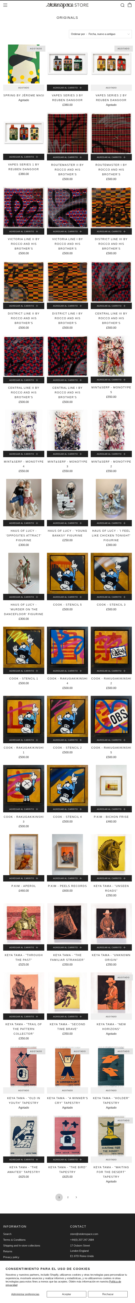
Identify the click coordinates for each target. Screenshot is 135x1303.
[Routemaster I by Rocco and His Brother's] (111, 133)
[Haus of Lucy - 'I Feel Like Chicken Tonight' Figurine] (111, 499)
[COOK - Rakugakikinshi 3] (23, 785)
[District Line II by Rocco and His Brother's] (23, 282)
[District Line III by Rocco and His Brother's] (111, 207)
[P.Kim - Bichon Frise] (111, 785)
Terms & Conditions (14, 1239)
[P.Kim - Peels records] (67, 854)
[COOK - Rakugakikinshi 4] (67, 647)
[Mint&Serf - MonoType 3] (67, 430)
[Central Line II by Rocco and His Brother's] (23, 356)
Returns (7, 1251)
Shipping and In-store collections (21, 1245)
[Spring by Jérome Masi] (23, 64)
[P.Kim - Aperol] (23, 854)
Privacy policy (11, 1257)
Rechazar (108, 1294)
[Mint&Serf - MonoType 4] (23, 430)
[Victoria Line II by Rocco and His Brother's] (23, 207)
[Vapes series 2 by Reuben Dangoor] (111, 64)
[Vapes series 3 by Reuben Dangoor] (67, 64)
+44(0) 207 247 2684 (82, 1239)
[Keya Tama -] (111, 854)
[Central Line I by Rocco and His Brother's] (67, 356)
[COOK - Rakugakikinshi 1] (23, 716)
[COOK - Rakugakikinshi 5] (111, 716)
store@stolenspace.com (84, 1233)
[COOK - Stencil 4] (67, 785)
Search (7, 1233)
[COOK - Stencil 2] (67, 716)
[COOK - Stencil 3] (111, 573)
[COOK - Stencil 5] (67, 573)
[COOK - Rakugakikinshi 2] (111, 647)
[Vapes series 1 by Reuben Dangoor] (23, 133)
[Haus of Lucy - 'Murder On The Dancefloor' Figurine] (23, 573)
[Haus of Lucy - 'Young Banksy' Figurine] (67, 499)
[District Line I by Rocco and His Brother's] (67, 282)
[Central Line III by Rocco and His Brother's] (111, 282)
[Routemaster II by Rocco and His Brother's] (67, 133)
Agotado (23, 88)
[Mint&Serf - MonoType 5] (111, 356)
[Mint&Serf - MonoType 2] (111, 430)
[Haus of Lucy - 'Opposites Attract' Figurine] (23, 499)
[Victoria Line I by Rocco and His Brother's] (67, 207)
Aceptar (66, 1294)
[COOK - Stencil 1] (23, 647)
